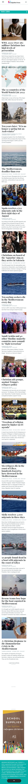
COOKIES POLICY (14, 776)
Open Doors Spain (6, 95)
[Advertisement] (14, 674)
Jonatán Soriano (6, 134)
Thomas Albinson (6, 651)
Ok (14, 780)
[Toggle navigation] (3, 2)
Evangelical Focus (7, 53)
